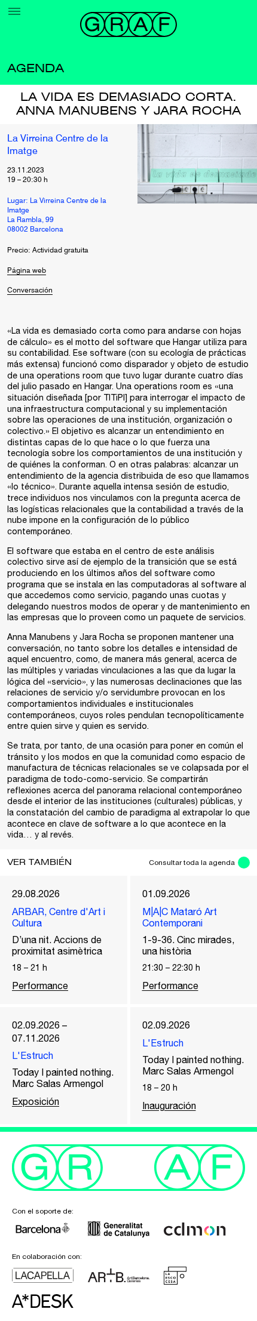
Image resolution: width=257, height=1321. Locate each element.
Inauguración (169, 1105)
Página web (26, 271)
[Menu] (14, 11)
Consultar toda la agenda (192, 862)
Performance (40, 985)
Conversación (30, 290)
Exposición (35, 1101)
